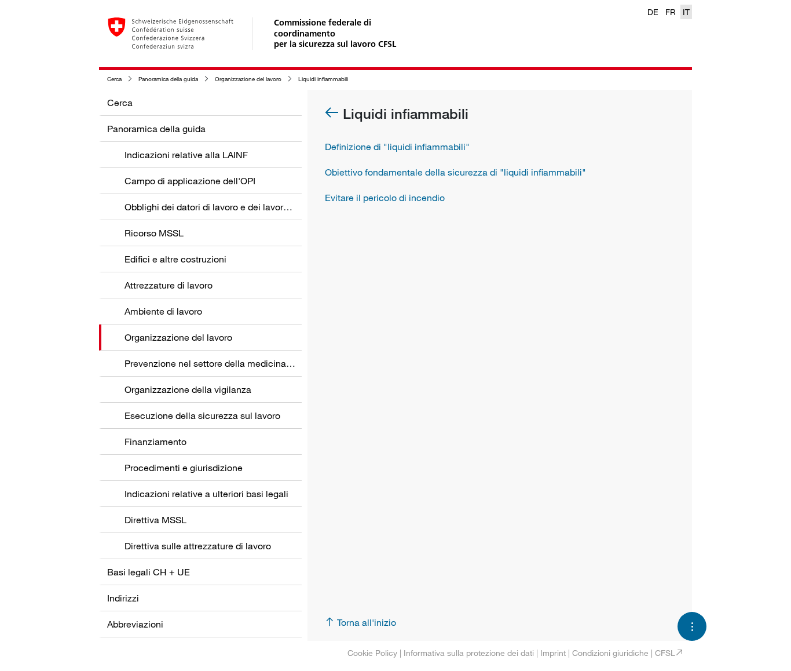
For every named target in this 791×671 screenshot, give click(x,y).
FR (670, 12)
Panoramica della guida (168, 79)
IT (686, 12)
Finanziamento (155, 441)
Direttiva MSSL (155, 520)
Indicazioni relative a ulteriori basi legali (206, 493)
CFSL (665, 653)
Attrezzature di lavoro (168, 285)
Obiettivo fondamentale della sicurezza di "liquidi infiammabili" (455, 172)
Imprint (553, 653)
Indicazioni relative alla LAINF (186, 155)
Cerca (114, 79)
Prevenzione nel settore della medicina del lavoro (226, 363)
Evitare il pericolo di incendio (385, 197)
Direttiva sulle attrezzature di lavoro (197, 546)
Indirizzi (123, 598)
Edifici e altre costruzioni (175, 259)
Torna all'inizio (366, 622)
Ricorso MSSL (154, 233)
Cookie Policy (372, 653)
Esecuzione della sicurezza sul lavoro (202, 415)
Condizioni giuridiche (610, 653)
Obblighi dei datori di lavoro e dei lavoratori (213, 207)
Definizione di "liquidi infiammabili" (397, 146)
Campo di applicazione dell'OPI (189, 181)
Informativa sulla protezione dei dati (469, 653)
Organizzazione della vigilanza (187, 389)
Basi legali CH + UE (148, 572)
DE (652, 12)
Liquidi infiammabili (323, 79)
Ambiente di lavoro (163, 311)
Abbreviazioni (135, 624)
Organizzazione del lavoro (248, 79)
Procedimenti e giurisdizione (183, 467)
